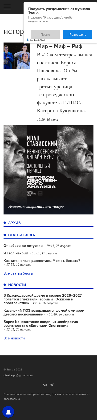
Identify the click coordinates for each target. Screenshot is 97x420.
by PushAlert (37, 37)
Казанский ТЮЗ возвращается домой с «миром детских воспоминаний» (44, 312)
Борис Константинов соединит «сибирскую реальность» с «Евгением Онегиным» (41, 323)
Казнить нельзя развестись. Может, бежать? (42, 260)
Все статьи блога (18, 273)
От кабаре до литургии (23, 245)
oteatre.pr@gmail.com (18, 375)
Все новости (14, 338)
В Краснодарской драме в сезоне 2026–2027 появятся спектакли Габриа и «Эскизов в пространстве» (43, 299)
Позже (56, 32)
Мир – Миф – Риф (59, 46)
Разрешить (81, 32)
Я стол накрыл (16, 253)
